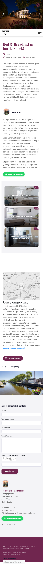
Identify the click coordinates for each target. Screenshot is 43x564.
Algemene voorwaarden (10, 546)
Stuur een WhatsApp (15, 174)
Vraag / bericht (7, 436)
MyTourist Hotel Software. (19, 552)
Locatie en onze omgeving (14, 348)
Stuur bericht (9, 471)
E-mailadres (6, 427)
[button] (3, 14)
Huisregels (34, 546)
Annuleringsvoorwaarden (11, 549)
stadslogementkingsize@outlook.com (19, 513)
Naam (4, 411)
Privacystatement (24, 546)
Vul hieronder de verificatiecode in (14, 455)
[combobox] (14, 562)
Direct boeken (14, 358)
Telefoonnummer (8, 419)
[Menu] (40, 33)
